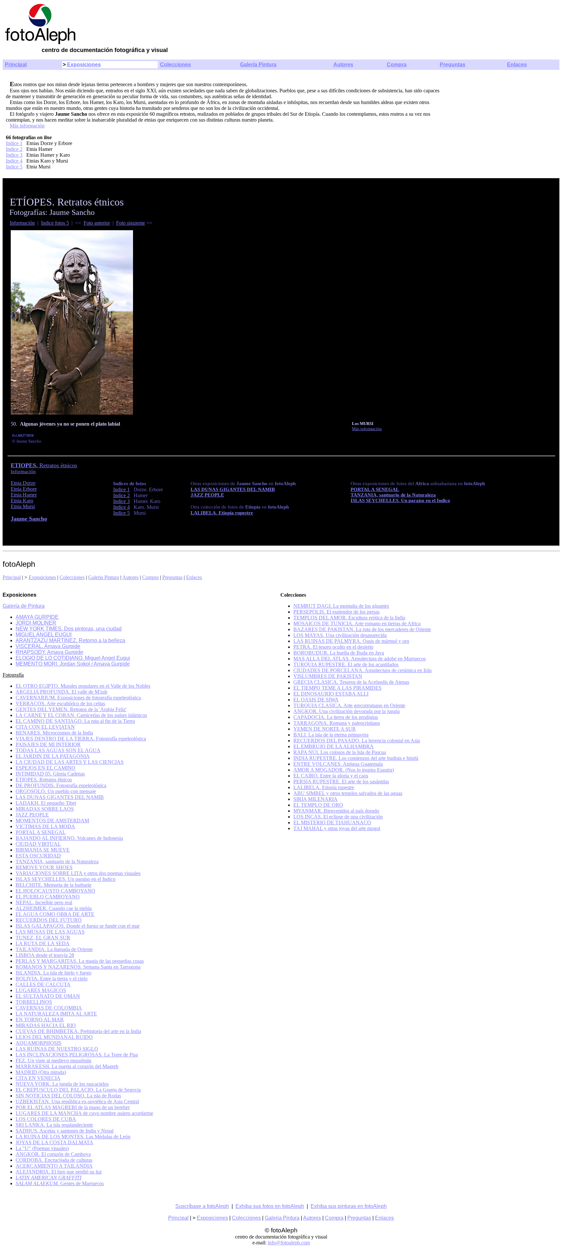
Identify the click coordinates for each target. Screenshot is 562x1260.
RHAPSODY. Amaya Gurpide (49, 652)
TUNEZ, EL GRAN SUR (43, 937)
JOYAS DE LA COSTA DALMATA (54, 1142)
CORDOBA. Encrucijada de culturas (54, 1160)
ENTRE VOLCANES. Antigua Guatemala (338, 764)
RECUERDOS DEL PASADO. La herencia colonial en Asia (356, 740)
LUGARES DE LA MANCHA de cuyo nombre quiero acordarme (84, 1113)
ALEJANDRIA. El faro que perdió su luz (59, 1171)
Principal (16, 64)
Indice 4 (14, 161)
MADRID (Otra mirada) (41, 1072)
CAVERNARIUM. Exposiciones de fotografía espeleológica (78, 697)
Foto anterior (97, 223)
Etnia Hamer (24, 494)
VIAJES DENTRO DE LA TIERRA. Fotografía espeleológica (81, 738)
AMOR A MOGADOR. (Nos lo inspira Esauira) (343, 770)
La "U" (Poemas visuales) (42, 1148)
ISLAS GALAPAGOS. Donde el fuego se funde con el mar (78, 926)
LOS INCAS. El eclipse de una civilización (338, 816)
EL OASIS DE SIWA (316, 699)
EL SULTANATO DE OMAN (48, 996)
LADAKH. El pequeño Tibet (46, 803)
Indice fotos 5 (55, 223)
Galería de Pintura (24, 606)
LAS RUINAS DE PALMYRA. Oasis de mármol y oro (351, 641)
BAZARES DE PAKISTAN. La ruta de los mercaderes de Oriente (362, 629)
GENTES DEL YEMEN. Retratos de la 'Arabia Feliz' (71, 709)
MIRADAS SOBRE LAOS (45, 809)
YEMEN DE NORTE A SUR (324, 729)
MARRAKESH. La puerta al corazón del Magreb (67, 1066)
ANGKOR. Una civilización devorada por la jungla (346, 711)
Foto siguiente (130, 223)
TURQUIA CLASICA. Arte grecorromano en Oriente (349, 705)
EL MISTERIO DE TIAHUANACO (332, 822)
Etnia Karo (22, 500)
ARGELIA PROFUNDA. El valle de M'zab (61, 692)
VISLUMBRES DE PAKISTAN (327, 676)
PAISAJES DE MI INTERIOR (48, 744)
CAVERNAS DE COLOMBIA (49, 1008)
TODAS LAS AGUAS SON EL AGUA (58, 750)
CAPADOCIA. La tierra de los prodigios (335, 717)
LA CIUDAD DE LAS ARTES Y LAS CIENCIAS (70, 762)
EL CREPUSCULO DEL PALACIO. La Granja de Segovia (78, 1090)
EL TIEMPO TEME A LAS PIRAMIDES (337, 688)
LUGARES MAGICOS (41, 990)
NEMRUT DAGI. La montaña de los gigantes (341, 606)
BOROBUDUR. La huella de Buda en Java (338, 653)
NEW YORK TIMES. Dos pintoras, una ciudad (69, 628)
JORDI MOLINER (36, 623)
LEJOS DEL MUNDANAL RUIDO (54, 1037)
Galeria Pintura (103, 577)
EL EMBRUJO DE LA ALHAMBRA (333, 746)
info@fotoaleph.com (289, 1242)
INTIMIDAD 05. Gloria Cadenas (50, 773)
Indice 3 (14, 155)
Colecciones (175, 64)
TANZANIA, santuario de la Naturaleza (393, 494)
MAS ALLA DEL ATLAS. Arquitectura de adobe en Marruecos (359, 658)
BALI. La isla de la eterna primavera (330, 734)
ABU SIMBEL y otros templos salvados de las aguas (347, 793)
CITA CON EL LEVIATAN (45, 727)
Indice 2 (14, 149)
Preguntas (452, 64)
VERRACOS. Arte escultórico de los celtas (60, 703)
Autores (343, 64)
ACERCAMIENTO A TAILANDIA (54, 1166)
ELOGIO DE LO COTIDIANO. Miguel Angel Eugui (73, 658)
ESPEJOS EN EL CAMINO (45, 768)
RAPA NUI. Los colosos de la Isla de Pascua (339, 752)
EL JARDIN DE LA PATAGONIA (53, 756)
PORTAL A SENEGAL (41, 832)
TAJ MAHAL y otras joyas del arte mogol (336, 828)
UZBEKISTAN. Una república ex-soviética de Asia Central (77, 1101)
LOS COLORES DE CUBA (46, 1119)
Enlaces (517, 64)
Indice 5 (14, 166)
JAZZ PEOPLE (207, 494)
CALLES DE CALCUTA (43, 984)
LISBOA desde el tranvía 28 (45, 955)
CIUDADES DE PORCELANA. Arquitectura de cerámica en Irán (362, 670)
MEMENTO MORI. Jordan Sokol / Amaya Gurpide (73, 664)
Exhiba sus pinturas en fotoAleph (349, 1206)
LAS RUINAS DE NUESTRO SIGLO (57, 1049)
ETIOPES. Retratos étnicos (44, 779)
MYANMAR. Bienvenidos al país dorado (336, 811)
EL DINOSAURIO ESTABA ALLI (330, 693)
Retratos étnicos (44, 465)
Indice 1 (14, 143)
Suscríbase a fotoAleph (202, 1206)
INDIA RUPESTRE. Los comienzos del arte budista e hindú (355, 758)
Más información (27, 125)
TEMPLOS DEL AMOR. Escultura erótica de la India (349, 617)
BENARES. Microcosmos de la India (54, 733)
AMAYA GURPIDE (37, 617)
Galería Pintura (258, 64)
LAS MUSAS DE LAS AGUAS (50, 932)
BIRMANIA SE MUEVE (43, 850)
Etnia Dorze (23, 483)
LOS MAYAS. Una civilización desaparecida (340, 635)
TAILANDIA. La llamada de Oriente (54, 949)
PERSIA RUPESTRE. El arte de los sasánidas (341, 781)
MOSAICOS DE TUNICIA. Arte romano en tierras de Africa (357, 623)
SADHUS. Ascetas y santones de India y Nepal (65, 1131)
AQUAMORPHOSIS (38, 1043)
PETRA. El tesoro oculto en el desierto (333, 647)
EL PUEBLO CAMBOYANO (48, 896)
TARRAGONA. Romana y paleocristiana (336, 723)
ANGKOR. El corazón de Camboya (53, 1154)
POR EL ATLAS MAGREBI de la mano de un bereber (73, 1107)
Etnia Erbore (24, 489)
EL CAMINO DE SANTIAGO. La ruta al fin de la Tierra (75, 721)
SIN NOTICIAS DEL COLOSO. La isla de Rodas (68, 1095)
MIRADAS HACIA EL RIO (46, 1025)
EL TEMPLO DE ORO (318, 805)
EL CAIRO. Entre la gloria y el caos (330, 775)
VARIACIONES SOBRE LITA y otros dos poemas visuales (78, 873)
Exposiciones (84, 64)
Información (22, 223)
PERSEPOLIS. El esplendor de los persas (336, 612)
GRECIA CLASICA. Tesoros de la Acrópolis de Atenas (351, 682)
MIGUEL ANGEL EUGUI (44, 634)
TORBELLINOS (34, 1002)
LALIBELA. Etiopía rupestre (323, 787)
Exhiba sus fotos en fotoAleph (269, 1206)
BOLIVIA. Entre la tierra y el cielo (51, 978)
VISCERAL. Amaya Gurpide (48, 646)
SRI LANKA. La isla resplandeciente (54, 1125)
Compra (397, 64)
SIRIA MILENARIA (315, 799)
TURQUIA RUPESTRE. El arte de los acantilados (345, 664)
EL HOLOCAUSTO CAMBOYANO (55, 891)
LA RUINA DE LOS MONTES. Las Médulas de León (73, 1136)
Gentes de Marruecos (60, 1183)
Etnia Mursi (23, 506)
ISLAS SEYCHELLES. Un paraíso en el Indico (400, 500)
